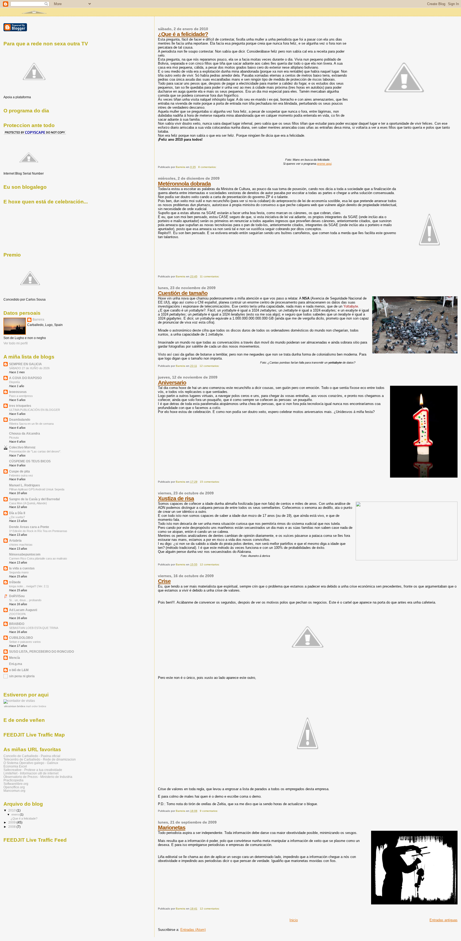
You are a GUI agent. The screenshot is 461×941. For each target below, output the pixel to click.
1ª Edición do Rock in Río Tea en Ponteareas (38, 531)
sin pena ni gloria (22, 676)
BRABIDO (16, 623)
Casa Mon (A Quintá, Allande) (28, 503)
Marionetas (171, 827)
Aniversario (172, 382)
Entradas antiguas (444, 920)
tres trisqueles (20, 405)
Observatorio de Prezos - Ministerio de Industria (37, 776)
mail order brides (36, 706)
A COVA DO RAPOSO (25, 378)
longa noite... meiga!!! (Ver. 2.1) (29, 586)
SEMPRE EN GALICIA (25, 364)
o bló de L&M (19, 670)
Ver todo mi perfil (15, 343)
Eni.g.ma (15, 664)
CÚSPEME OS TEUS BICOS (30, 461)
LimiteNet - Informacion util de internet (30, 773)
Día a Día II (17, 513)
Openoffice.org (14, 787)
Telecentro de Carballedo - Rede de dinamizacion (39, 759)
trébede (15, 582)
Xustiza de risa (176, 498)
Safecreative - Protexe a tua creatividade (32, 769)
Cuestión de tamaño (183, 293)
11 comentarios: (210, 276)
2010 (12, 810)
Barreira (38, 319)
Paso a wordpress (21, 395)
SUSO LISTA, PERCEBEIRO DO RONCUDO (41, 651)
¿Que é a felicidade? (183, 34)
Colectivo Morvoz (22, 447)
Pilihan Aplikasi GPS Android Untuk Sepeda (36, 489)
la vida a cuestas (22, 568)
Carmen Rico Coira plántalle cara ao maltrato (38, 558)
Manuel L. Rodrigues (24, 485)
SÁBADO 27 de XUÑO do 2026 (29, 368)
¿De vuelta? (17, 517)
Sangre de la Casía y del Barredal (34, 499)
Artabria (15, 540)
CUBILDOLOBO (21, 637)
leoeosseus (18, 391)
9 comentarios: (209, 810)
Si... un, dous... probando (25, 600)
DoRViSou (17, 596)
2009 (12, 822)
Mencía (14, 657)
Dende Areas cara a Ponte (29, 527)
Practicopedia (13, 780)
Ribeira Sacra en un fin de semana (31, 423)
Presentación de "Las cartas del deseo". (35, 451)
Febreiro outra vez (21, 475)
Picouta (14, 437)
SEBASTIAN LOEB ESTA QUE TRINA (33, 627)
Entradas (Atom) (193, 930)
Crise (164, 581)
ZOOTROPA (17, 614)
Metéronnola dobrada (184, 183)
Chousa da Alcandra (24, 433)
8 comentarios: (207, 167)
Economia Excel (15, 766)
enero (15, 814)
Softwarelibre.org (15, 783)
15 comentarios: (210, 481)
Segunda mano (19, 572)
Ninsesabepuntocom (25, 554)
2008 (12, 826)
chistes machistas (21, 544)
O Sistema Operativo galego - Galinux (30, 763)
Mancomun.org (14, 790)
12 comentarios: (210, 365)
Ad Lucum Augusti (23, 610)
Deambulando (19, 419)
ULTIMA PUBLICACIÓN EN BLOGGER (34, 409)
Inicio (293, 920)
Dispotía (14, 382)
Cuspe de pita (19, 471)
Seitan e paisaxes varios (25, 641)
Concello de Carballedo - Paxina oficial (31, 756)
